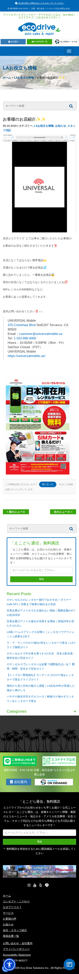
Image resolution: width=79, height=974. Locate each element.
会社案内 (14, 42)
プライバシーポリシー (16, 949)
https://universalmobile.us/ (26, 356)
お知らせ (60, 125)
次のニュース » (63, 511)
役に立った (47, 484)
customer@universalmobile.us (41, 334)
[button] (9, 964)
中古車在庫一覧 (40, 42)
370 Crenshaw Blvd (21, 325)
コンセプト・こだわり (16, 901)
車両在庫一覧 (11, 936)
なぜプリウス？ (12, 907)
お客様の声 (9, 918)
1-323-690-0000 (25, 338)
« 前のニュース (16, 511)
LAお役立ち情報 (24, 77)
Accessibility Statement (17, 954)
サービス (8, 912)
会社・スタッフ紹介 (15, 930)
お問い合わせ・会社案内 (17, 943)
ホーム (7, 77)
